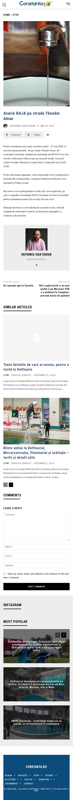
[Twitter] (36, 264)
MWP (36, 790)
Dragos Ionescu (21, 375)
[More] (47, 134)
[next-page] (11, 485)
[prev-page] (5, 485)
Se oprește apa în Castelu (18, 285)
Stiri (16, 14)
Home (6, 14)
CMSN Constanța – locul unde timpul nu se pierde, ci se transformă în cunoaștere (36, 722)
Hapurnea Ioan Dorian (22, 126)
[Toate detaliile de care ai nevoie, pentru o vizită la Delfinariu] (36, 338)
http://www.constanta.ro (36, 259)
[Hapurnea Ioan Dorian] (6, 126)
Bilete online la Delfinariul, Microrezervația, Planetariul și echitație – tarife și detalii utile (36, 453)
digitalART (62, 789)
